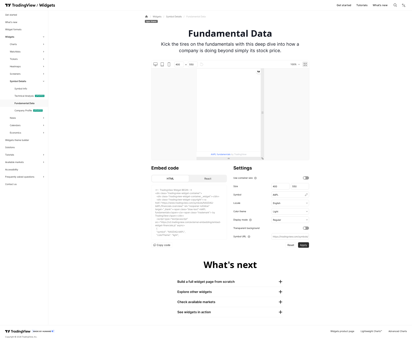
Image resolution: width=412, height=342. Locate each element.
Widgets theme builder (17, 140)
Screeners (15, 73)
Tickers (14, 59)
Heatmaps (15, 66)
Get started (344, 5)
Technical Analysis (24, 95)
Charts (13, 44)
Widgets (9, 36)
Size (235, 186)
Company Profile (23, 110)
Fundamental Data (24, 103)
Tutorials (362, 5)
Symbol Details (18, 81)
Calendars (15, 125)
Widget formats (13, 29)
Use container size (243, 177)
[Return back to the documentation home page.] (146, 16)
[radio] (170, 178)
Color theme (239, 211)
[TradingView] (20, 5)
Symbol (237, 194)
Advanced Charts (398, 331)
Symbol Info (20, 88)
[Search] (395, 5)
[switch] (306, 178)
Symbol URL (239, 236)
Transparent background (246, 228)
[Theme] (403, 5)
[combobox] (295, 64)
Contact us (11, 184)
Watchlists (15, 51)
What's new (380, 5)
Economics (15, 132)
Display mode (240, 219)
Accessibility (11, 169)
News (13, 117)
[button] (290, 203)
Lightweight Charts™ (371, 331)
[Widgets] (47, 6)
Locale (236, 203)
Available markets (14, 162)
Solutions (10, 147)
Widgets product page (342, 331)
